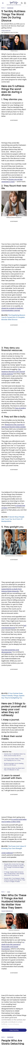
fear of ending (20, 408)
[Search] (21, 3)
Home (3, 8)
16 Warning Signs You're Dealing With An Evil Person (13, 764)
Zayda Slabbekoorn (7, 911)
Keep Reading (14, 1030)
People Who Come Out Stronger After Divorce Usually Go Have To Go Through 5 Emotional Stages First (14, 866)
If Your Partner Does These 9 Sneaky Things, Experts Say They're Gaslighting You (12, 695)
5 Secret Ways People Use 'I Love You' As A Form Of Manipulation (12, 519)
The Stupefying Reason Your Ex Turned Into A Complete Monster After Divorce (13, 317)
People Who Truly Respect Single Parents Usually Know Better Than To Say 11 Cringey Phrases (14, 880)
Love (8, 892)
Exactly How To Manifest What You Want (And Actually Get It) (14, 754)
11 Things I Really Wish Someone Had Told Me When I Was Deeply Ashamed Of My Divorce (14, 873)
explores (10, 374)
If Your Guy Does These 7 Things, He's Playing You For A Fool (14, 759)
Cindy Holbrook (5, 30)
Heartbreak (10, 8)
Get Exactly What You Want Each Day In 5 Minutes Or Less (14, 769)
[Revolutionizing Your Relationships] (14, 2)
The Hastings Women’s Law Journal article (13, 371)
